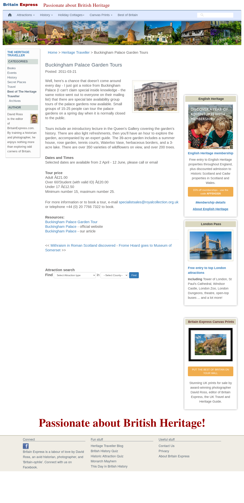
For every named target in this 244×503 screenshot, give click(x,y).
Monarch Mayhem (103, 461)
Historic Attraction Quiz (107, 456)
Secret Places (16, 82)
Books (11, 68)
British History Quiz (104, 450)
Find (49, 275)
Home (52, 52)
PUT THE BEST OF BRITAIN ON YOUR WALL (211, 371)
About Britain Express (174, 456)
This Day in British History (109, 466)
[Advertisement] (22, 215)
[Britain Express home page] (20, 5)
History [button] (45, 15)
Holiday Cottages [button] (70, 15)
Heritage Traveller (76, 52)
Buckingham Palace (60, 226)
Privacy (164, 450)
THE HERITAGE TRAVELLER (18, 53)
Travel (11, 86)
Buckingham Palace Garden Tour (71, 222)
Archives (15, 101)
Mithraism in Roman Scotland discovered (83, 245)
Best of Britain (128, 15)
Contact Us (167, 445)
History (12, 77)
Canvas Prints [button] (100, 15)
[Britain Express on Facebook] (26, 445)
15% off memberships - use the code (211, 192)
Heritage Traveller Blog (107, 445)
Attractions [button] (25, 15)
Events (12, 73)
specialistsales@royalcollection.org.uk (148, 202)
